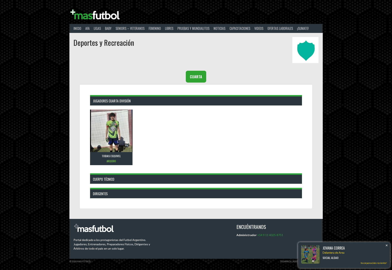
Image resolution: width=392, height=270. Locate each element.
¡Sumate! (303, 28)
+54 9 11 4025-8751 (270, 235)
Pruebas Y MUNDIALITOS (193, 28)
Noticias (219, 28)
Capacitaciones (239, 28)
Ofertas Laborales (280, 28)
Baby (108, 28)
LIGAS (97, 28)
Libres (169, 28)
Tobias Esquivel (111, 156)
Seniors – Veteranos (130, 28)
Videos (258, 28)
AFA (87, 28)
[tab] (196, 77)
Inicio (77, 28)
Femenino (155, 28)
